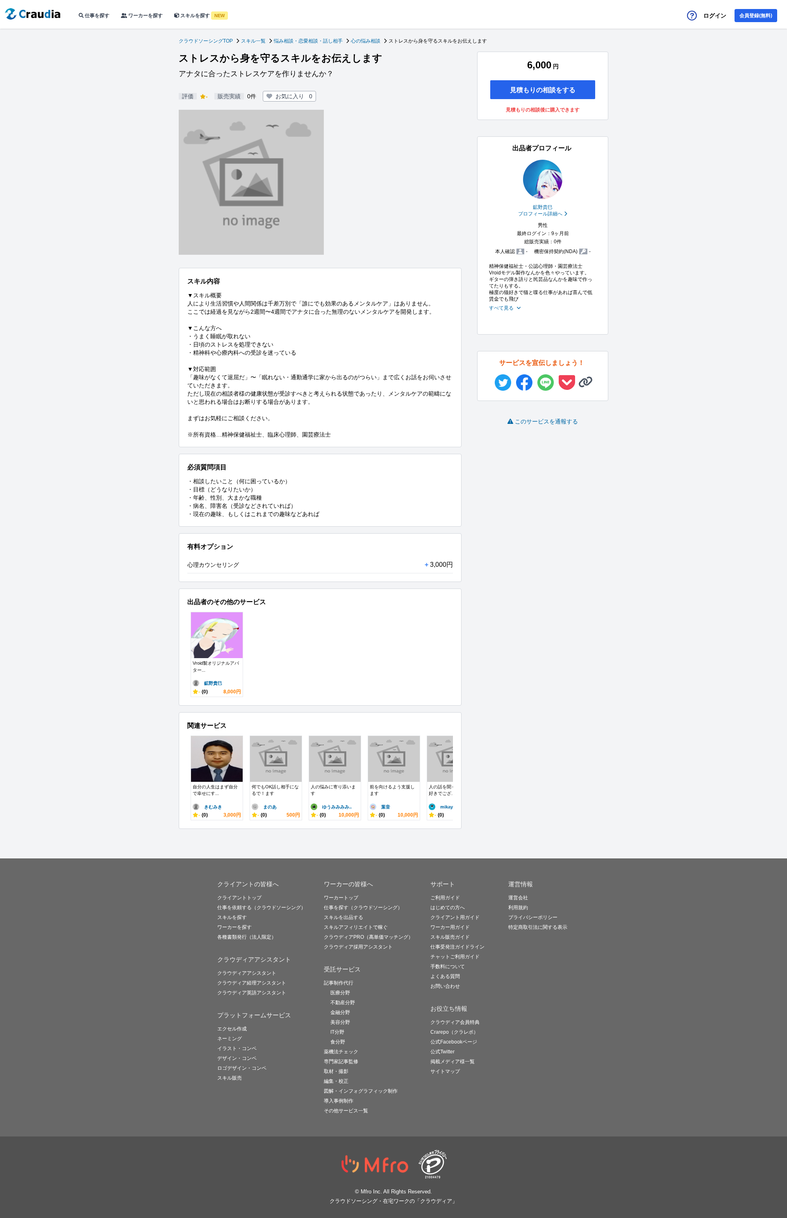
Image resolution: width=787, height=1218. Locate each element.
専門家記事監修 (341, 1061)
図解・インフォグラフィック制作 (361, 1091)
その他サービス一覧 (346, 1111)
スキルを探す (202, 15)
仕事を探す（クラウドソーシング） (363, 907)
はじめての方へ (447, 907)
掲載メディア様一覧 (452, 1061)
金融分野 (340, 1012)
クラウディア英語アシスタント (251, 993)
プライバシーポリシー (532, 917)
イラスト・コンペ (237, 1048)
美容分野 (340, 1022)
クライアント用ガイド (455, 917)
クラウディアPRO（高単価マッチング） (368, 937)
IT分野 (337, 1032)
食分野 (337, 1042)
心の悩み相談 (365, 41)
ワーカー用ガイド (450, 927)
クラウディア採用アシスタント (358, 947)
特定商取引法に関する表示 (537, 927)
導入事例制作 (338, 1101)
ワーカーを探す (145, 15)
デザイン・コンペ (237, 1058)
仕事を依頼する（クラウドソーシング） (261, 907)
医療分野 (340, 993)
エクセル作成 (232, 1029)
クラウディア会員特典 (455, 1022)
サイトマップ (445, 1071)
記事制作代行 (338, 983)
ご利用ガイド (445, 898)
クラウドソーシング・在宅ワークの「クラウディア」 (393, 1201)
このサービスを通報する (546, 421)
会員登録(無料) (755, 15)
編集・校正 (336, 1081)
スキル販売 (229, 1078)
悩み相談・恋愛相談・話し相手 (308, 41)
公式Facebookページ (453, 1042)
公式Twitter (442, 1052)
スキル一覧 (253, 41)
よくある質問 (445, 976)
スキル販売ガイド (450, 937)
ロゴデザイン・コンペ (241, 1068)
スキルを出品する (343, 917)
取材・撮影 (336, 1071)
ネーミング (229, 1038)
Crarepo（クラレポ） (454, 1032)
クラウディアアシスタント (246, 973)
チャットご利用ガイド (455, 957)
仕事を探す (96, 15)
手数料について (447, 966)
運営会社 (518, 898)
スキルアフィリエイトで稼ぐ (356, 927)
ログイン (714, 15)
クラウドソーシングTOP (206, 41)
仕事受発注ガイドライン (457, 947)
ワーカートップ (341, 898)
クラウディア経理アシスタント (251, 983)
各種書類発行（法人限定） (246, 937)
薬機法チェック (341, 1052)
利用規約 (518, 907)
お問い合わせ (445, 986)
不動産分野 (342, 1002)
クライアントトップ (239, 898)
